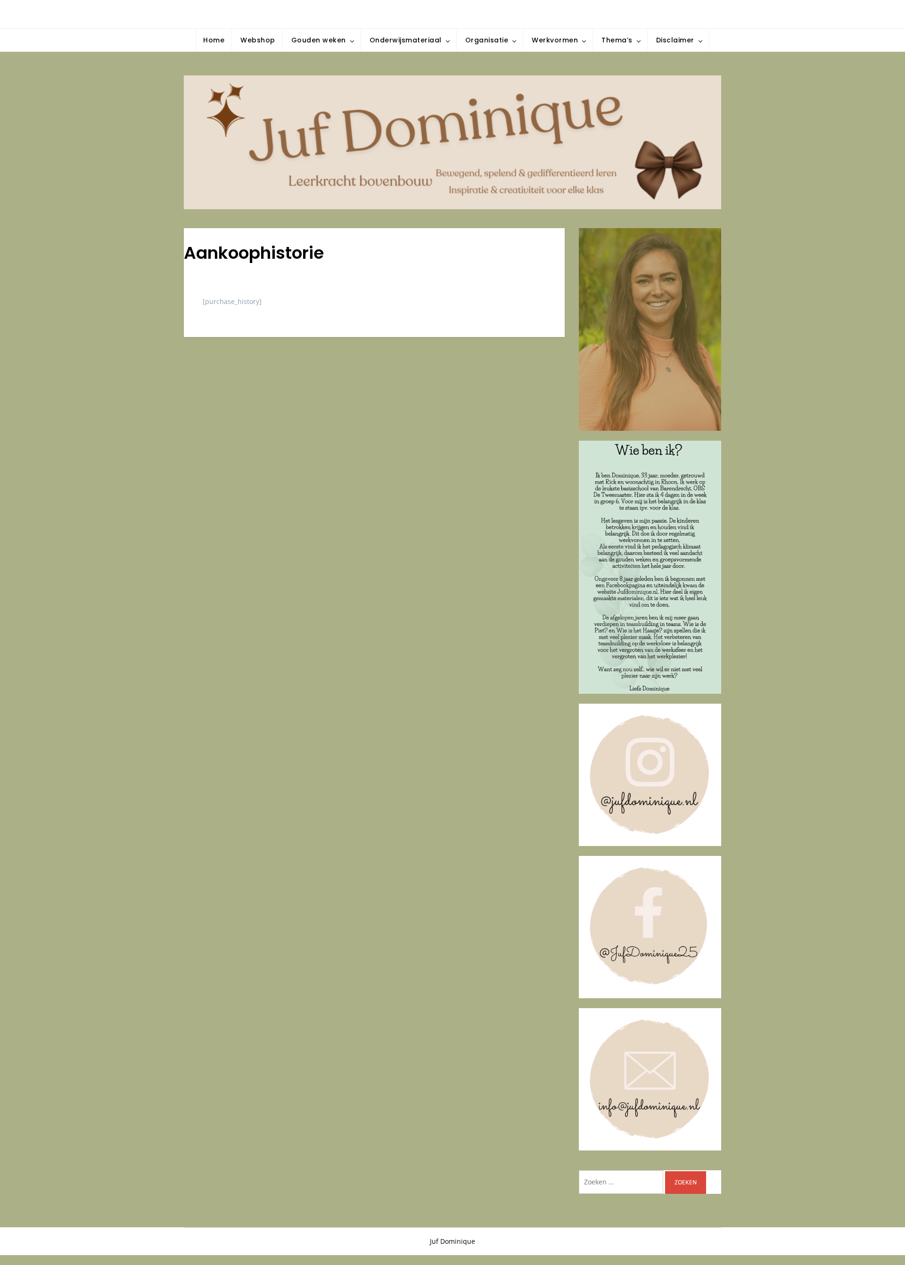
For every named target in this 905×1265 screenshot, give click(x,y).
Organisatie (487, 40)
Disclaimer (675, 40)
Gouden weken (318, 40)
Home (213, 40)
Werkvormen (555, 40)
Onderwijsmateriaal (406, 40)
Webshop (257, 40)
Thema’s (617, 40)
